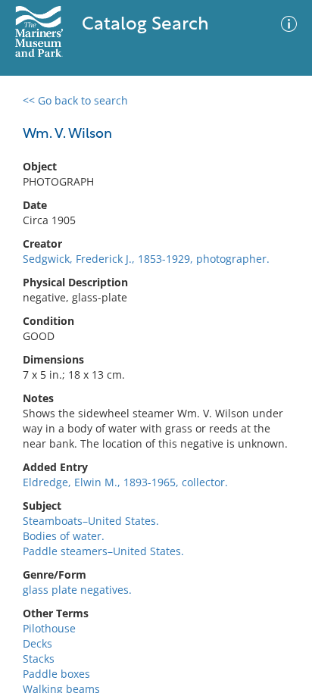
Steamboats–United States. (91, 521)
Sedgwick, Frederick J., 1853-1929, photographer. (146, 258)
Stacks (39, 658)
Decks (37, 643)
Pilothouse (49, 628)
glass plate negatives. (77, 589)
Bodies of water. (64, 536)
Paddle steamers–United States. (103, 551)
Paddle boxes (56, 673)
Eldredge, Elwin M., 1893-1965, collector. (125, 482)
